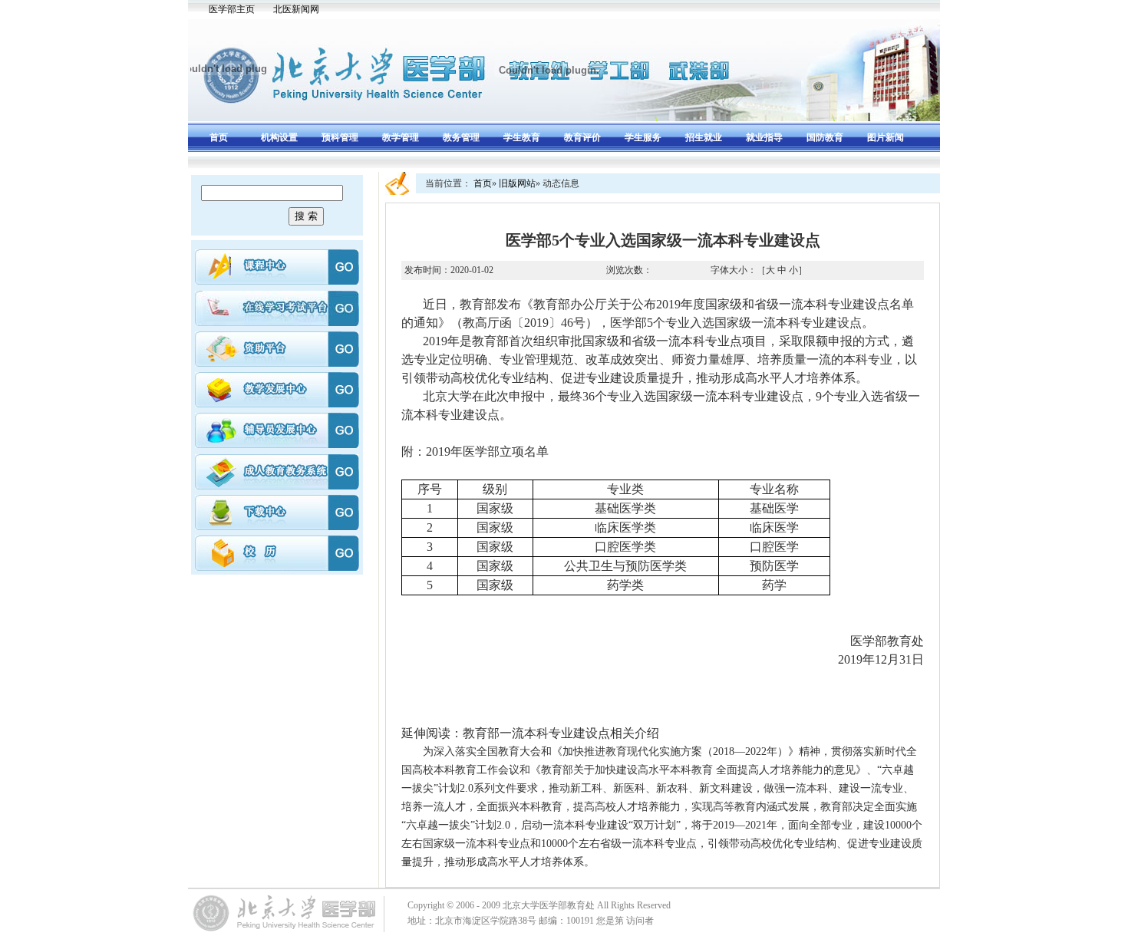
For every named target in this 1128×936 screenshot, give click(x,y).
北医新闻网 (296, 9)
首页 (218, 137)
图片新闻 (885, 137)
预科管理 (340, 137)
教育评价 (582, 137)
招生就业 (703, 137)
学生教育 (521, 137)
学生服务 (643, 137)
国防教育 (824, 137)
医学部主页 (232, 9)
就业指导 (764, 137)
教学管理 (400, 137)
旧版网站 (517, 183)
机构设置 (279, 137)
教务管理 (461, 137)
